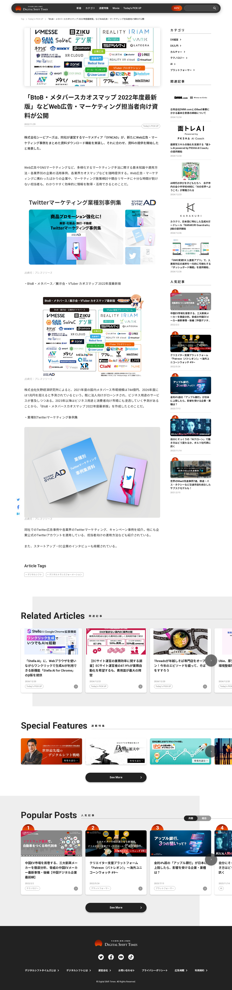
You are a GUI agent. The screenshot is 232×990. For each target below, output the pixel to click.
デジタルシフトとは (77, 970)
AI (171, 64)
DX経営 (174, 39)
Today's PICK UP (151, 126)
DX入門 (174, 45)
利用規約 (199, 970)
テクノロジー (177, 58)
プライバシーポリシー (154, 970)
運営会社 (103, 970)
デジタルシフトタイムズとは (40, 970)
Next (211, 660)
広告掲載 (179, 970)
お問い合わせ (125, 970)
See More (116, 777)
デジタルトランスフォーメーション (65, 574)
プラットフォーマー (181, 70)
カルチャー (176, 52)
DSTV (176, 8)
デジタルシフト (35, 574)
